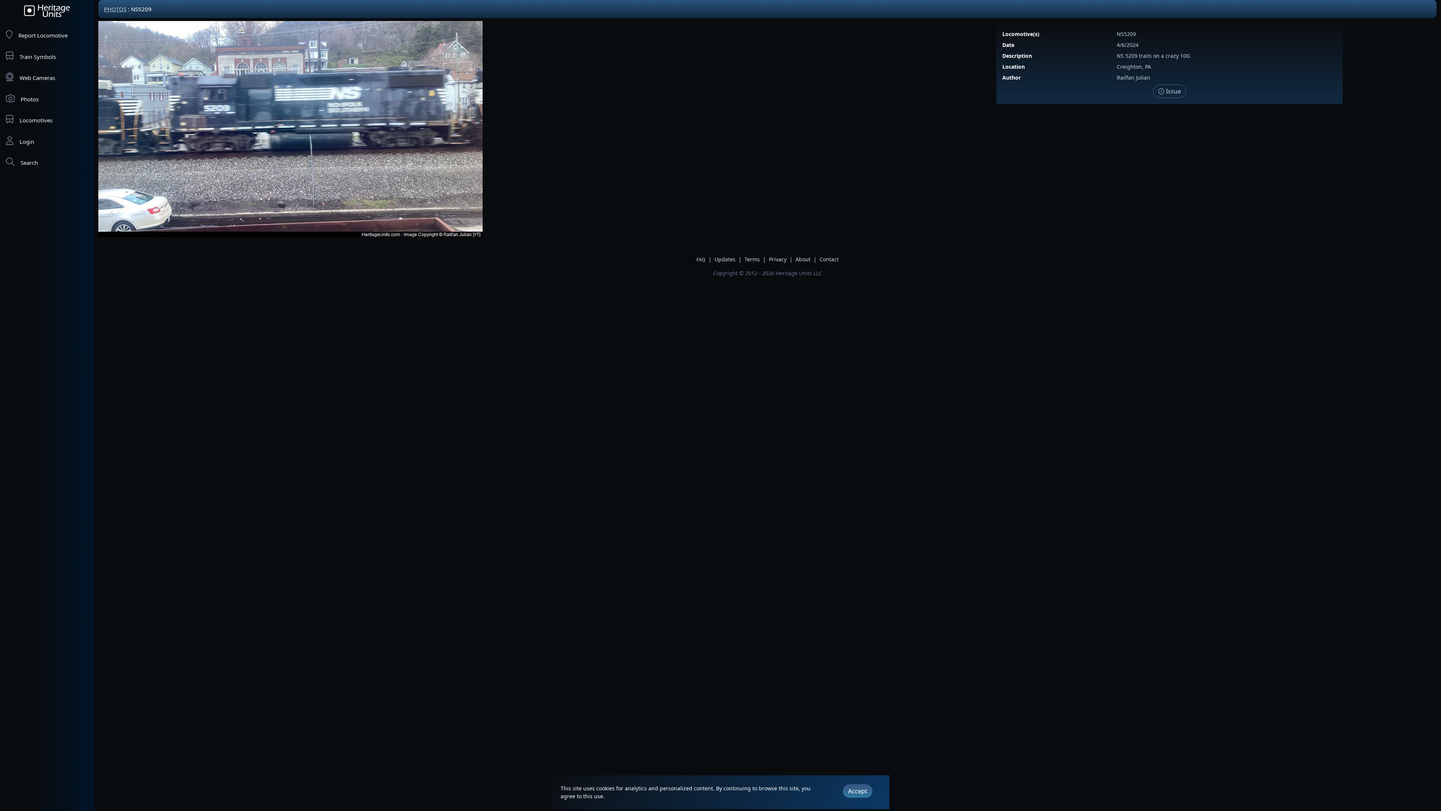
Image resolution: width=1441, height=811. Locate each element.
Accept (857, 791)
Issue (1172, 91)
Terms (752, 259)
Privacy (778, 259)
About (803, 259)
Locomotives (36, 120)
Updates (725, 259)
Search (29, 162)
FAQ (700, 259)
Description (1017, 55)
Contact (829, 259)
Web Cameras (37, 77)
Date (1008, 44)
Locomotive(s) (1020, 34)
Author (1011, 77)
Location (1013, 66)
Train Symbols (38, 56)
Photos (30, 99)
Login (27, 141)
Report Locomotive (43, 35)
